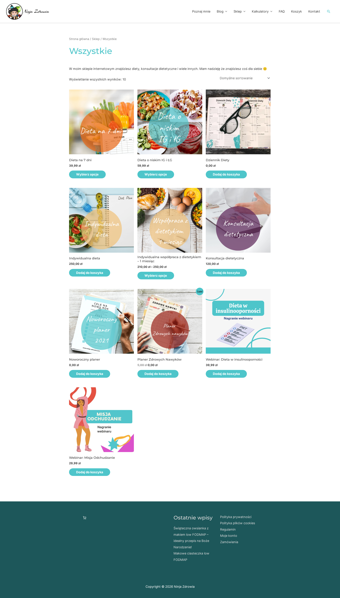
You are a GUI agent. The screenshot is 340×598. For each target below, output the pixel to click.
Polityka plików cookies (237, 523)
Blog (220, 11)
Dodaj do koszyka (226, 174)
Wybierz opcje (87, 174)
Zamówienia (229, 542)
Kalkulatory (260, 11)
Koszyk (296, 11)
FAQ (282, 11)
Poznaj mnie (201, 11)
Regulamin (228, 529)
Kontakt (314, 11)
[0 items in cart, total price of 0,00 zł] (85, 518)
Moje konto (228, 535)
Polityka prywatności (235, 517)
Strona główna (79, 39)
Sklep (238, 11)
